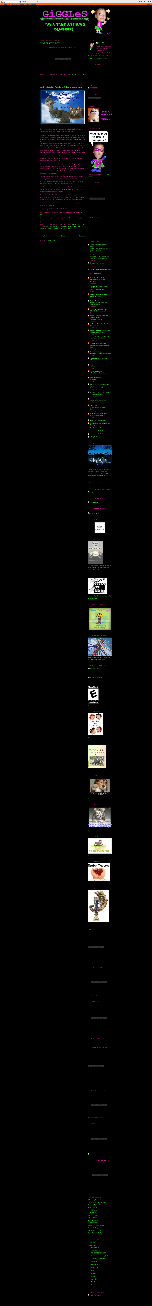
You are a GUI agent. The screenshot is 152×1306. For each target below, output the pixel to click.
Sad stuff (67, 228)
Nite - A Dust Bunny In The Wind (100, 337)
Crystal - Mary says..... (97, 263)
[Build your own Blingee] (91, 492)
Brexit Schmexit (94, 325)
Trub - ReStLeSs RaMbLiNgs (99, 414)
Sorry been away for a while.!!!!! (98, 401)
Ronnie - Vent (94, 255)
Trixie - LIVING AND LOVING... (100, 392)
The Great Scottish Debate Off (98, 332)
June (92, 1273)
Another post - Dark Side (96, 388)
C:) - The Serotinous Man (98, 343)
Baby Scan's (50, 77)
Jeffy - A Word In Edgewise (98, 294)
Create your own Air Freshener (94, 1084)
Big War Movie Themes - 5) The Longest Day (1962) (98, 249)
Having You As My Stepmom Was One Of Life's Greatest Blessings (99, 257)
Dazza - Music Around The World (98, 245)
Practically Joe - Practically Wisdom (99, 359)
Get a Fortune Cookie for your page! (95, 1117)
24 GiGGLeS (81, 74)
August (93, 1267)
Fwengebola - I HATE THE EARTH (98, 287)
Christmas (92, 366)
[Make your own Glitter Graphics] (93, 513)
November (94, 1250)
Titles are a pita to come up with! (98, 265)
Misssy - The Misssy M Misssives (100, 330)
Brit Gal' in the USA (96, 428)
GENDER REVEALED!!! (50, 43)
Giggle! (101, 42)
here (41, 214)
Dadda (58, 226)
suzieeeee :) (93, 399)
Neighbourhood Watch (55, 228)
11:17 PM (73, 74)
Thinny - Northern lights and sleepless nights (99, 316)
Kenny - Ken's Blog (96, 371)
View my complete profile (97, 58)
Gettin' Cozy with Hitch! (96, 339)
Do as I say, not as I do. (96, 319)
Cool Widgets (69, 77)
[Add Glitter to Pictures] (93, 502)
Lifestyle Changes (95, 437)
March (93, 1282)
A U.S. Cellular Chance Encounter (99, 373)
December (94, 1248)
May (92, 1276)
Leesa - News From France (98, 309)
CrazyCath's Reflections (97, 431)
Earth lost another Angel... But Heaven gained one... (61, 86)
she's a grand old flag (95, 273)
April (92, 1279)
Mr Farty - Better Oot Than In (99, 324)
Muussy (64, 226)
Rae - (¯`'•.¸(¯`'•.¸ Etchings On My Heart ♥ (100, 385)
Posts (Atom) (52, 240)
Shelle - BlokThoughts (97, 301)
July (92, 1270)
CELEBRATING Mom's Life (98, 311)
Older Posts (82, 236)
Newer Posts (43, 236)
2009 (91, 1242)
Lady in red (93, 365)
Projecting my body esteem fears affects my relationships (98, 303)
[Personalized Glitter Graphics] (95, 678)
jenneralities (93, 379)
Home (63, 236)
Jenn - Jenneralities (96, 377)
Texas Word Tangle (96, 352)
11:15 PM (73, 224)
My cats (70, 226)
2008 (91, 1245)
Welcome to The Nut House (98, 434)
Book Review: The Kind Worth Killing (100, 353)
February (94, 1285)
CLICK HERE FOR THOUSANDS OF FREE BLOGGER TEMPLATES (76, 4)
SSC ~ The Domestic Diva (98, 278)
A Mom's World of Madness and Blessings (100, 424)
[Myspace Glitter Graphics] (93, 669)
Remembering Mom (95, 296)
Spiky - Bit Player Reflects (98, 420)
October (93, 1262)
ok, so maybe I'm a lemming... (98, 415)
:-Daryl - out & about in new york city (100, 270)
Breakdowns (50, 226)
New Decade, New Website (97, 289)
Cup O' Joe (93, 405)
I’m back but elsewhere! (96, 394)
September (94, 1264)
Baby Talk (59, 77)
